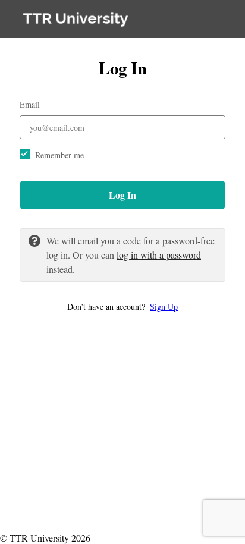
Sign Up (164, 306)
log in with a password (159, 255)
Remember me (59, 155)
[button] (122, 306)
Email (30, 104)
